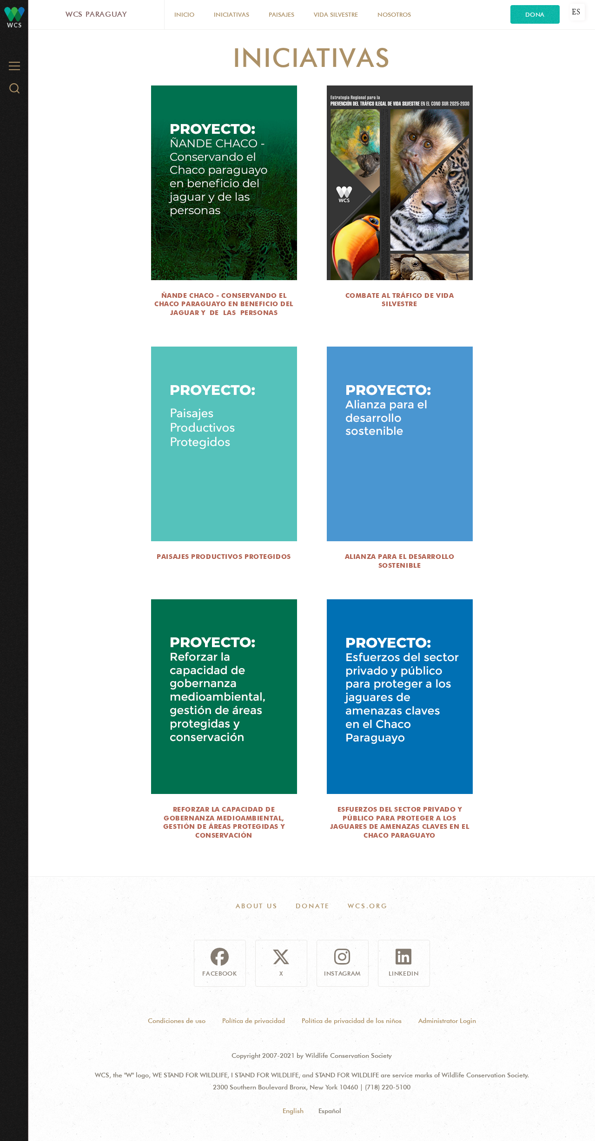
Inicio (184, 14)
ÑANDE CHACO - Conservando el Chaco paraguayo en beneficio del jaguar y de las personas (223, 304)
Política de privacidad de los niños (352, 1020)
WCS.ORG (368, 906)
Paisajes (281, 14)
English (293, 1111)
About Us (257, 906)
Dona (535, 14)
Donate (313, 906)
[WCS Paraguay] (14, 13)
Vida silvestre (336, 14)
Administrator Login (447, 1020)
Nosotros (394, 14)
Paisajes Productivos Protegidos (224, 556)
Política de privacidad (253, 1020)
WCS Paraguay (96, 14)
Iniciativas (231, 14)
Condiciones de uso (176, 1020)
